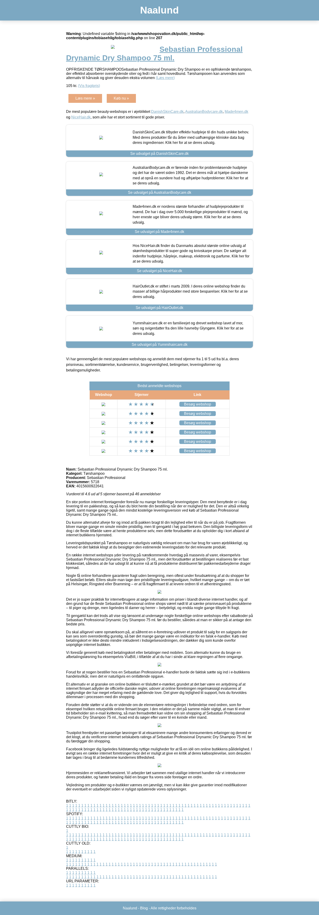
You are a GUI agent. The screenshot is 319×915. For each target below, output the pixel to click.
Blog (144, 908)
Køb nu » (121, 98)
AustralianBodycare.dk (204, 112)
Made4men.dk (236, 112)
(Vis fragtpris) (89, 86)
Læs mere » (85, 98)
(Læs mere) (165, 78)
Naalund (159, 10)
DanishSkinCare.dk (167, 112)
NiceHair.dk (81, 117)
